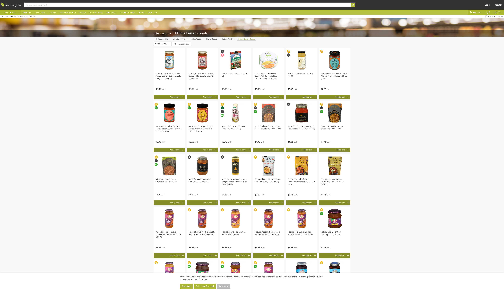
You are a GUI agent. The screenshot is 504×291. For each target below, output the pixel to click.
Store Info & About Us (67, 12)
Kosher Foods (211, 39)
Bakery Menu (111, 12)
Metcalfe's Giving (96, 12)
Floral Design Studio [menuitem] (127, 12)
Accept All (186, 286)
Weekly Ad (27, 12)
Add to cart (174, 97)
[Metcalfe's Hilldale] (11, 5)
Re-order (477, 12)
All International (179, 39)
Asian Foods (196, 39)
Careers (53, 12)
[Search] (353, 4)
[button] (169, 71)
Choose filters (183, 44)
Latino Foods (227, 39)
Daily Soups (152, 12)
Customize (223, 286)
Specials (141, 12)
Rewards (82, 12)
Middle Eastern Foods (246, 39)
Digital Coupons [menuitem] (40, 12)
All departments (161, 39)
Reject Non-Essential (205, 286)
